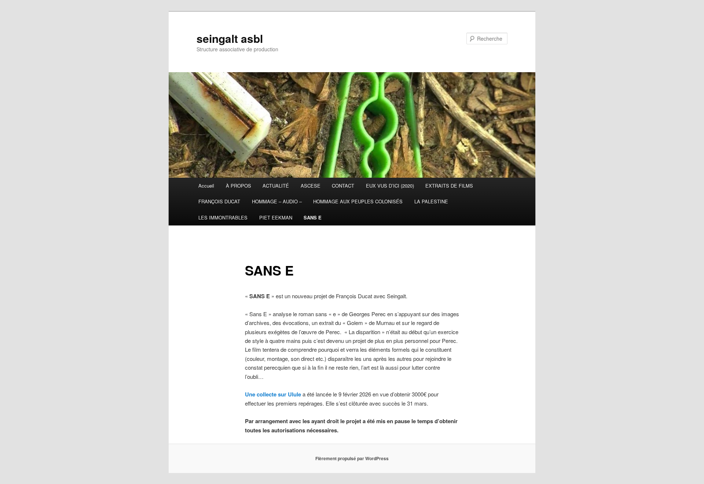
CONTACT (343, 185)
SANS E (313, 217)
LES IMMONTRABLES (222, 217)
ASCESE (310, 185)
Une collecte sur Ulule (273, 394)
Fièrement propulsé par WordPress (352, 458)
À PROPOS (238, 185)
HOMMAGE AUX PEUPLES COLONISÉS (358, 201)
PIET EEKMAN (275, 217)
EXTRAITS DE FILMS (449, 185)
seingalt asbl (230, 38)
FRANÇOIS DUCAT (219, 201)
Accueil (206, 185)
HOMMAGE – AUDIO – (277, 201)
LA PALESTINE (431, 201)
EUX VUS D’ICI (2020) (390, 185)
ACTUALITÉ (276, 185)
